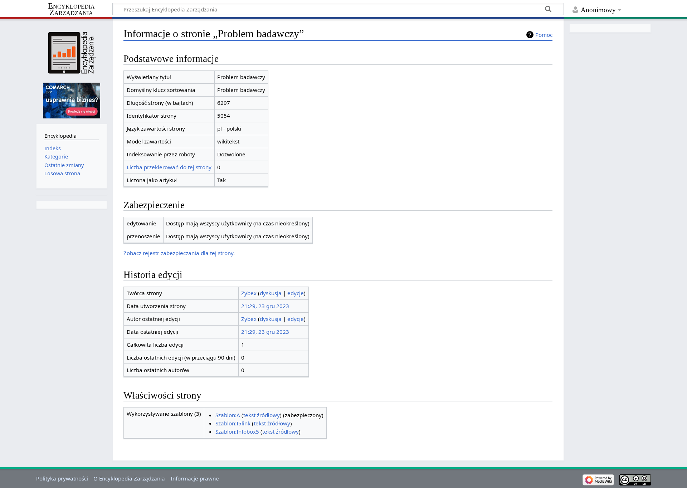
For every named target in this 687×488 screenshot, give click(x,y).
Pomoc (543, 34)
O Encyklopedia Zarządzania (129, 478)
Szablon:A (227, 415)
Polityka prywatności (62, 478)
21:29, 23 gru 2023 (265, 305)
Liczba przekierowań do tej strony (169, 167)
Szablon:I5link (232, 423)
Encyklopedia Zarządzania (71, 9)
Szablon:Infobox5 (237, 431)
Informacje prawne (195, 478)
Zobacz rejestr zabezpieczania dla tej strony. (179, 253)
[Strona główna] (71, 53)
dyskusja (271, 293)
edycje (295, 293)
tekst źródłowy (261, 415)
